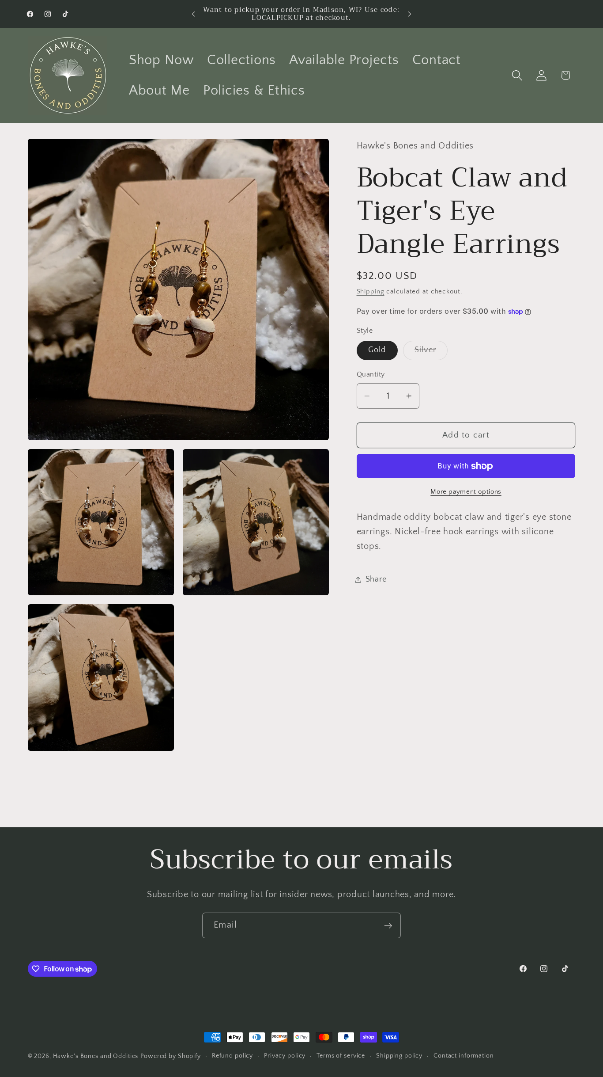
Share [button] (376, 579)
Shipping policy (399, 1055)
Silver (431, 352)
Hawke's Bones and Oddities (96, 1056)
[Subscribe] (388, 925)
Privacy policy (284, 1055)
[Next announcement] (409, 14)
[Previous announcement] (193, 14)
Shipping (370, 292)
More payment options (465, 491)
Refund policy (232, 1055)
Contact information (463, 1055)
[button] (517, 75)
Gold (377, 350)
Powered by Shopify (170, 1056)
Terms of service (341, 1055)
